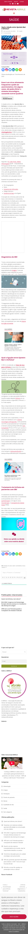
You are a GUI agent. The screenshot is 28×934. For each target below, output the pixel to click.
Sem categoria (7, 812)
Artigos (5, 790)
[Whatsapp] (16, 69)
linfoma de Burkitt (15, 451)
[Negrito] (3, 577)
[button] (14, 13)
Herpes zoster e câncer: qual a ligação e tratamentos (13, 345)
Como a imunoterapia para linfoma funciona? (6, 888)
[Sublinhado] (7, 577)
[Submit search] (25, 652)
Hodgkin (14, 270)
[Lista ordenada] (10, 577)
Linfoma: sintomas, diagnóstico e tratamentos (20, 888)
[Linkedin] (13, 69)
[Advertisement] (14, 237)
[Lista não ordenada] (12, 577)
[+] (21, 577)
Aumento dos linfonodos (11, 189)
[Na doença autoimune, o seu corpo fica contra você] (14, 467)
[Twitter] (10, 69)
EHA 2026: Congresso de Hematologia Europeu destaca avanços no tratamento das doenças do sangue (13, 603)
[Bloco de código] (16, 577)
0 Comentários (7, 33)
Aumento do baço (9, 193)
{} (19, 577)
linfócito (17, 398)
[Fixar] (8, 577)
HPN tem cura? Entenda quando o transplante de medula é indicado (11, 609)
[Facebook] (3, 69)
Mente (5, 801)
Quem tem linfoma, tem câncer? (11, 599)
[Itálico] (5, 577)
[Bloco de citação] (14, 577)
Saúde (20, 31)
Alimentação (7, 786)
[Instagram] (6, 69)
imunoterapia (5, 503)
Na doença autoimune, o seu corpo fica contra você (13, 476)
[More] (20, 69)
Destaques (6, 794)
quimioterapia (5, 501)
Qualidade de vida (8, 804)
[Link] (18, 577)
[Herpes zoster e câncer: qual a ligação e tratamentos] (14, 337)
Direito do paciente (9, 797)
